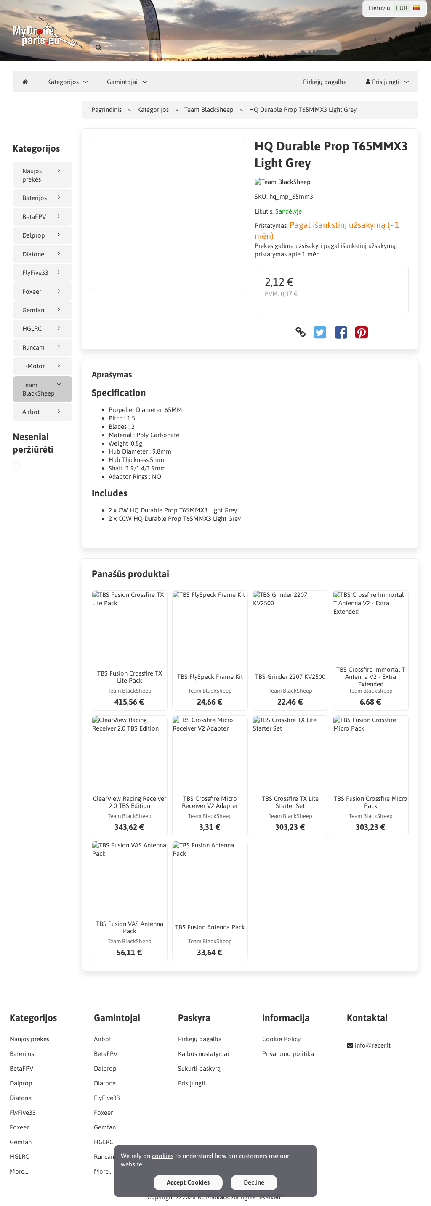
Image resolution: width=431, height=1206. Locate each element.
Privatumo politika (288, 1053)
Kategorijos (63, 81)
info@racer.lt (373, 1045)
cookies (162, 1155)
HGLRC (32, 328)
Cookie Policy (281, 1038)
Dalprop (33, 235)
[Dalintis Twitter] (320, 332)
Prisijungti (384, 81)
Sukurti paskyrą (199, 1068)
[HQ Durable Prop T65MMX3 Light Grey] (26, 467)
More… (19, 1171)
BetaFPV (34, 216)
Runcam (33, 347)
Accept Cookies (188, 1182)
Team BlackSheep (38, 389)
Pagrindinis (106, 109)
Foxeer (31, 291)
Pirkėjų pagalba (325, 81)
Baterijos (34, 197)
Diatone (33, 254)
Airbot (31, 411)
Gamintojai (122, 81)
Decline (254, 1182)
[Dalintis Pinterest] (361, 332)
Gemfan (33, 310)
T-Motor (33, 365)
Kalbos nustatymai (203, 1053)
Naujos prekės (32, 175)
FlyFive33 (35, 272)
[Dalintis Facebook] (341, 332)
